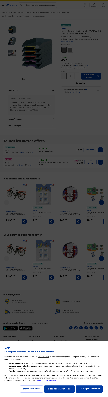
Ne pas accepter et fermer (59, 389)
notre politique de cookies (46, 380)
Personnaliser (33, 389)
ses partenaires (43, 357)
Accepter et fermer (90, 389)
